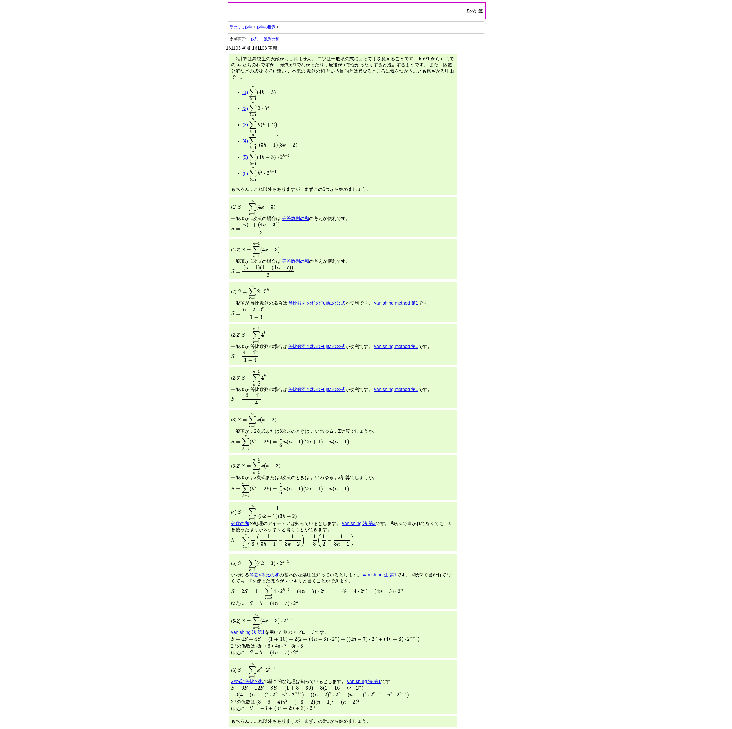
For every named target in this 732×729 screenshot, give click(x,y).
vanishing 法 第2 (359, 523)
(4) (245, 141)
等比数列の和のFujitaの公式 (316, 303)
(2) (245, 108)
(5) (245, 157)
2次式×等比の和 (247, 681)
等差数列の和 (295, 218)
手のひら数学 (241, 27)
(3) (245, 124)
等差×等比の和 (264, 574)
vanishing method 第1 (396, 303)
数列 (254, 39)
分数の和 (240, 523)
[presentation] (262, 93)
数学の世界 (266, 27)
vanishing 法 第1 (380, 574)
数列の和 (271, 39)
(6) (245, 173)
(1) (245, 92)
